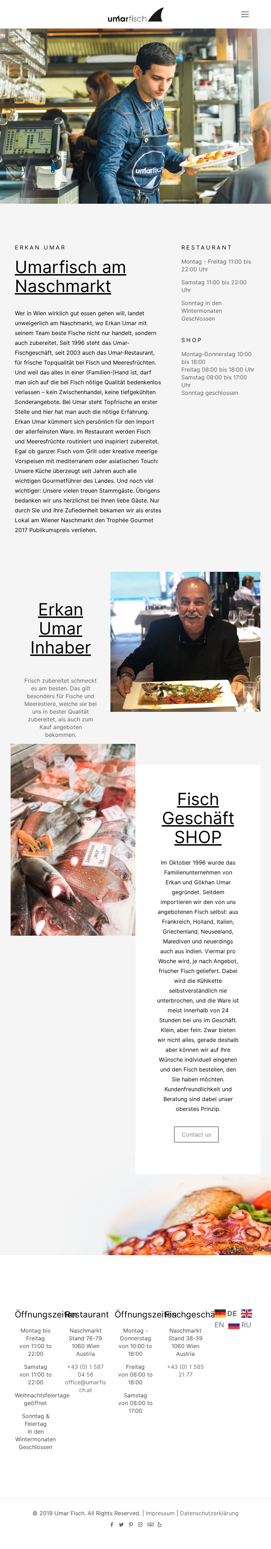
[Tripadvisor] (149, 1524)
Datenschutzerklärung (209, 1513)
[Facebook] (111, 1524)
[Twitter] (121, 1524)
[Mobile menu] (245, 14)
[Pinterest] (130, 1524)
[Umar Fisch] (135, 14)
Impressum (160, 1513)
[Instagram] (140, 1524)
